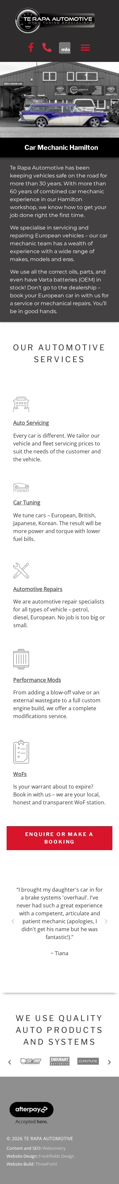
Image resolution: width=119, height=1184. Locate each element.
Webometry (54, 1148)
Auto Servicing (31, 422)
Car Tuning (26, 502)
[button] (85, 47)
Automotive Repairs (37, 589)
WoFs (20, 774)
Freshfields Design (56, 1156)
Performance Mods (37, 680)
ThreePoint (46, 1164)
